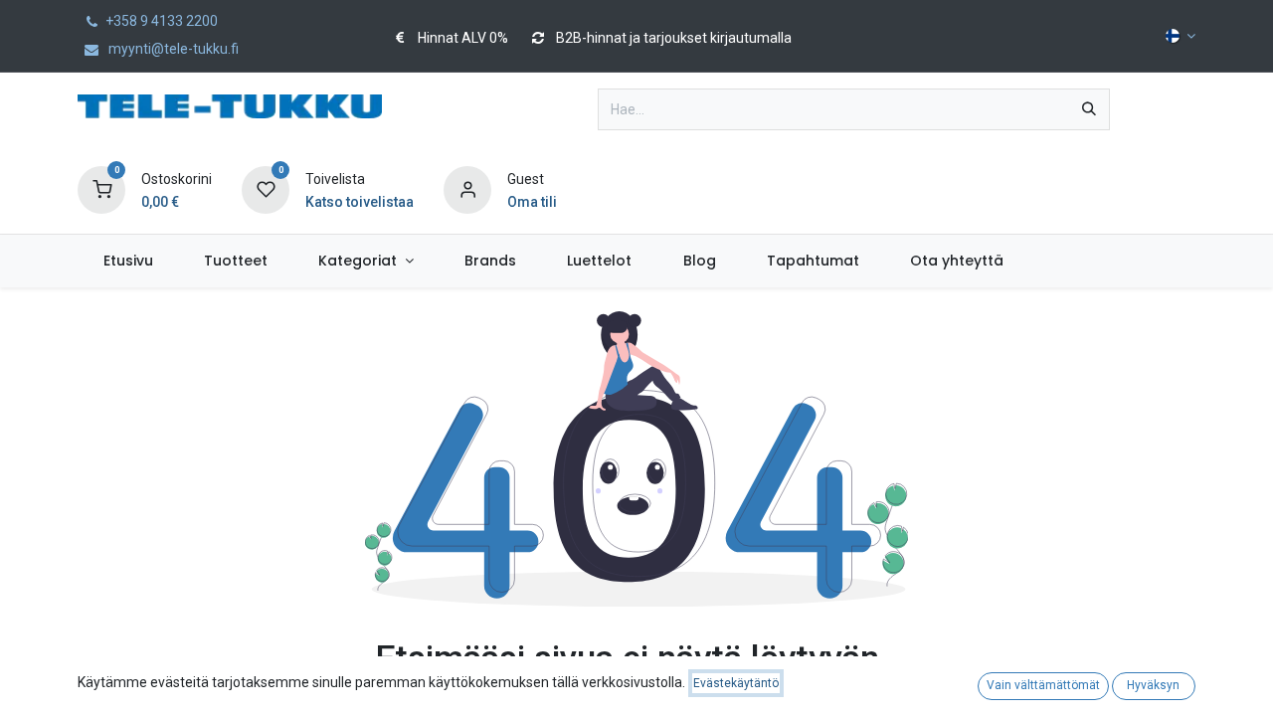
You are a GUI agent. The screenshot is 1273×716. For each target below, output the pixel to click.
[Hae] (1089, 109)
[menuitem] (128, 261)
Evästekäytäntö (736, 683)
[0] (101, 189)
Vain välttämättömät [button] (1043, 685)
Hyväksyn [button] (1153, 685)
